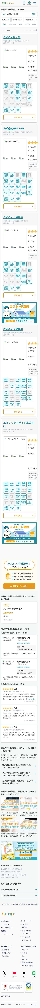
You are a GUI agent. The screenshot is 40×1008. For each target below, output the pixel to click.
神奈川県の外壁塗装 (19, 904)
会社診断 (24, 927)
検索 (24, 4)
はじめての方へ (5, 921)
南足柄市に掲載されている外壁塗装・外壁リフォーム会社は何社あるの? (16, 766)
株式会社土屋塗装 (13, 217)
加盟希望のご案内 (27, 966)
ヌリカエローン (26, 934)
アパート (24, 953)
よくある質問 (5, 924)
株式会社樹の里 (12, 37)
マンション (25, 950)
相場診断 (24, 924)
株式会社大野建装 (13, 329)
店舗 (23, 956)
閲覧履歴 (29, 4)
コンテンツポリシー (7, 928)
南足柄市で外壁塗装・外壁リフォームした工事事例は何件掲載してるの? (17, 782)
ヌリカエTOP (6, 904)
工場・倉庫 (25, 959)
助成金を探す (6, 953)
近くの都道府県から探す (9, 895)
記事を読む (5, 956)
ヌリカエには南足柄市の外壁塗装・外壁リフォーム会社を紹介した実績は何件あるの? (16, 774)
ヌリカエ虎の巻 (26, 940)
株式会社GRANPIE (13, 128)
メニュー (34, 4)
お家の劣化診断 (26, 930)
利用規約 (3, 931)
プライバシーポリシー (7, 934)
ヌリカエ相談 (26, 937)
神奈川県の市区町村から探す (10, 889)
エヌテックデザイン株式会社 (18, 424)
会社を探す (5, 950)
